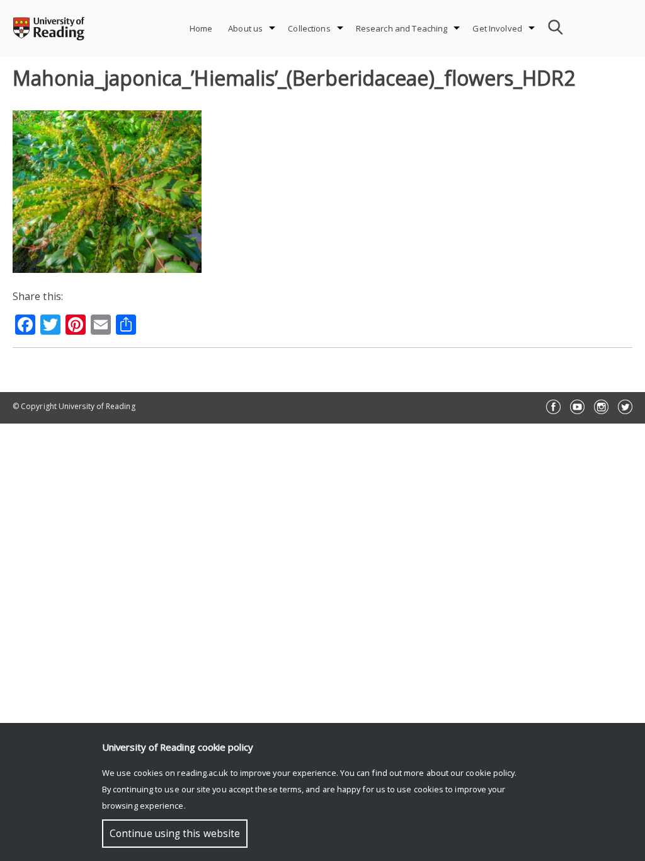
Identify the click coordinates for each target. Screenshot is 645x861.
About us (245, 28)
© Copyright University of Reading (74, 406)
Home (201, 28)
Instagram (601, 407)
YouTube (577, 407)
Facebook (553, 407)
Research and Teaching (402, 28)
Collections (309, 28)
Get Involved (497, 28)
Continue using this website (175, 833)
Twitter (625, 407)
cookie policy (490, 772)
